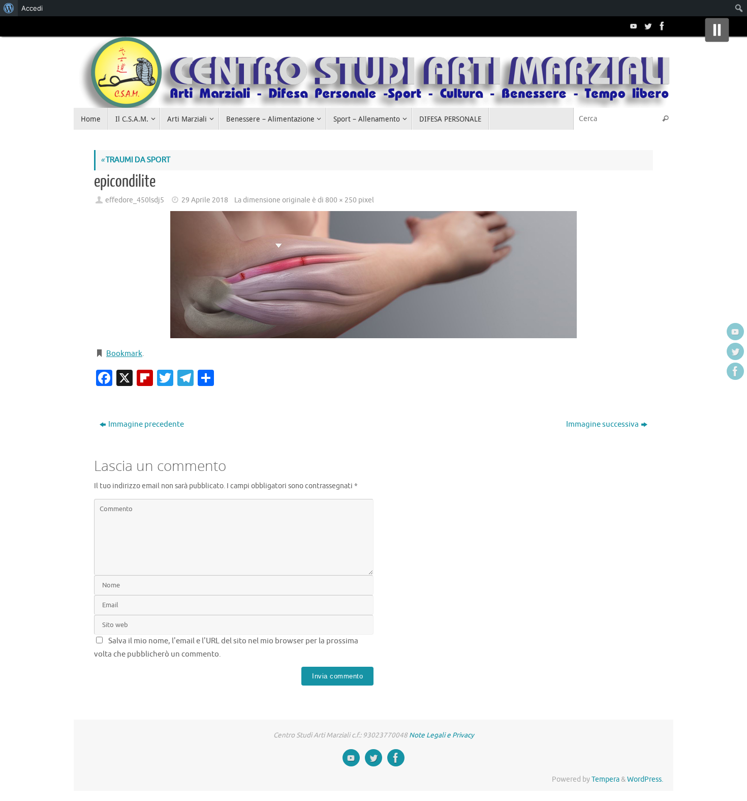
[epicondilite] (373, 274)
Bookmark (124, 354)
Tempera (605, 779)
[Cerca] (665, 119)
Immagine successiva (602, 424)
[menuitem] (9, 8)
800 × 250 (341, 200)
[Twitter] (647, 26)
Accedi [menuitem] (32, 8)
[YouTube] (633, 26)
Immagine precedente (146, 424)
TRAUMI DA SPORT (135, 160)
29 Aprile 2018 (204, 200)
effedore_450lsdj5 (134, 200)
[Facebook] (661, 26)
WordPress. (645, 779)
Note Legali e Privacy (441, 735)
